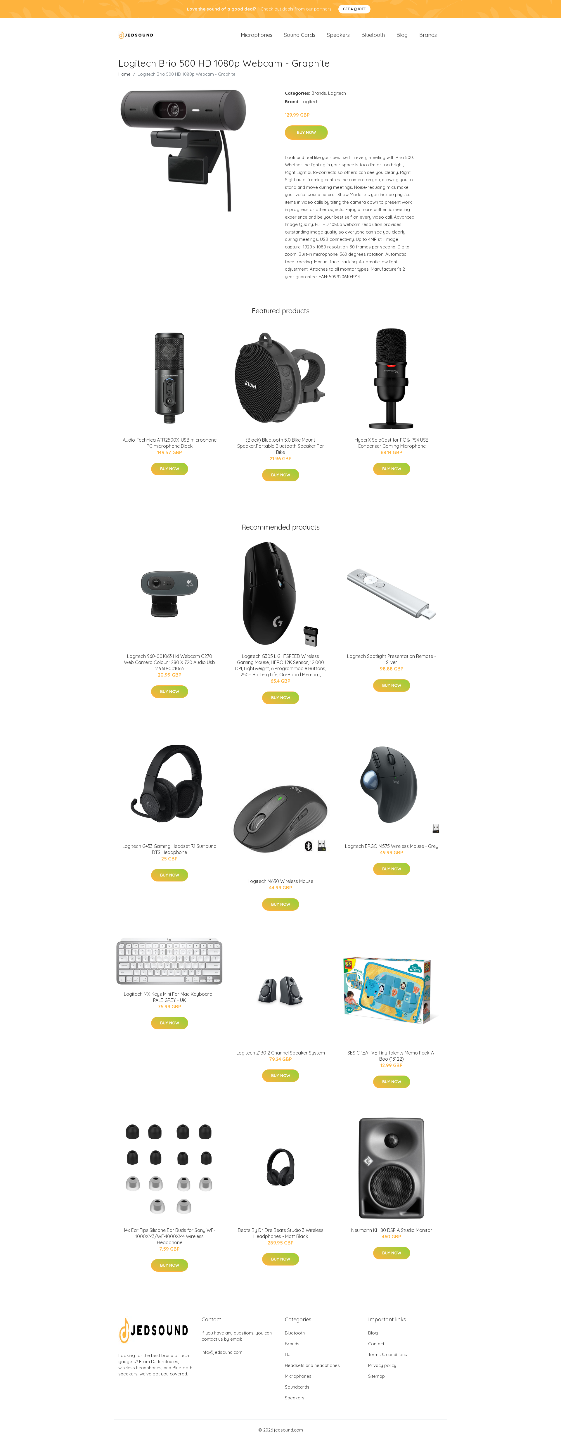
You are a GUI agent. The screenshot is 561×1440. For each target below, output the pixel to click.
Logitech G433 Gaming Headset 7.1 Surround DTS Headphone (169, 849)
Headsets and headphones (312, 1365)
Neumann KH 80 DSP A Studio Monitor (391, 1230)
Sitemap (376, 1376)
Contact (376, 1343)
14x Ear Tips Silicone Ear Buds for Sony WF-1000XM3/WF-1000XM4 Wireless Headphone (169, 1236)
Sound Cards (299, 35)
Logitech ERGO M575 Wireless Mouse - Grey (391, 846)
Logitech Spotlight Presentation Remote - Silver (391, 659)
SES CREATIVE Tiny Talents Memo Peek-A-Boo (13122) (391, 1056)
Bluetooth (373, 35)
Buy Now (306, 132)
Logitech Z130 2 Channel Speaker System (280, 1053)
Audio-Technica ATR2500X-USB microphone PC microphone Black (170, 443)
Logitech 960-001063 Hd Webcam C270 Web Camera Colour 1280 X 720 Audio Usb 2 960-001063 (169, 662)
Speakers (338, 35)
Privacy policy (382, 1365)
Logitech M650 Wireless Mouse (280, 881)
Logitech (337, 93)
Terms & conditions (387, 1354)
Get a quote (354, 9)
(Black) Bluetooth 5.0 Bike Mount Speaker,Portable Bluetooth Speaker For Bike (280, 446)
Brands (428, 35)
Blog (402, 35)
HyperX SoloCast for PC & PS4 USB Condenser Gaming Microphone (392, 443)
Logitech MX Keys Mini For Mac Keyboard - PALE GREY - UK (169, 997)
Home (124, 74)
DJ (287, 1354)
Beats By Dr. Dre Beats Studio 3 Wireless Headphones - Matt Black (280, 1233)
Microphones (256, 35)
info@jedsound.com (222, 1352)
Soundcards (297, 1387)
